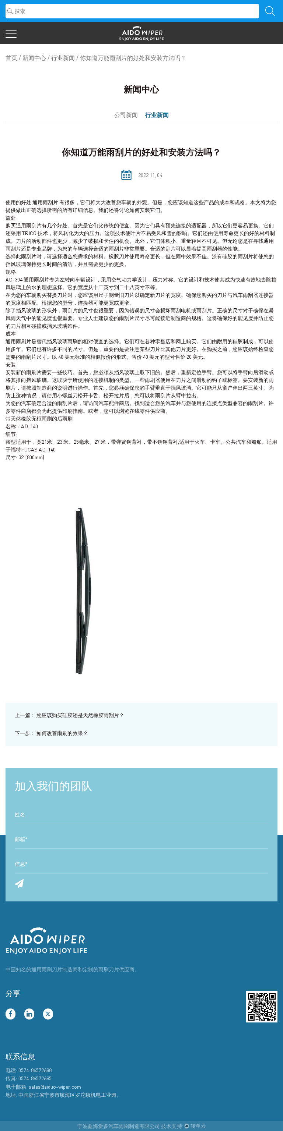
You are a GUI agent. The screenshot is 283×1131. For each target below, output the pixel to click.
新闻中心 (34, 57)
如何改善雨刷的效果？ (51, 733)
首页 (11, 57)
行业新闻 (63, 57)
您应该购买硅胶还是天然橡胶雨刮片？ (69, 715)
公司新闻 (126, 114)
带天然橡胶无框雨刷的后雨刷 (39, 418)
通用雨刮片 (45, 202)
